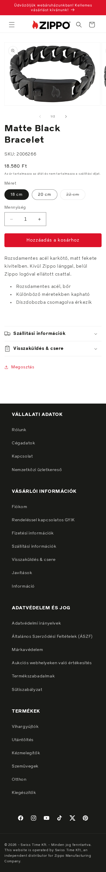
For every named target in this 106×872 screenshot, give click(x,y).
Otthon (19, 779)
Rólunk (19, 430)
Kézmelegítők (26, 753)
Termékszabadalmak (33, 676)
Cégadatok (23, 443)
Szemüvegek (25, 766)
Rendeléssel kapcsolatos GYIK (43, 520)
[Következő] (65, 116)
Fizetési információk (33, 533)
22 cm (75, 196)
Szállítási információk (34, 546)
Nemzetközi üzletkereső (37, 470)
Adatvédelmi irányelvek (36, 623)
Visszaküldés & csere (34, 560)
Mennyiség (15, 208)
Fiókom (19, 507)
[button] (11, 24)
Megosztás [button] (22, 367)
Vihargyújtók (25, 727)
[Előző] (40, 116)
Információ (23, 586)
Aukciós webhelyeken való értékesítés (52, 663)
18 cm (17, 195)
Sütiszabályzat (27, 690)
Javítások (22, 573)
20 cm (44, 195)
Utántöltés (23, 740)
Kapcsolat (22, 456)
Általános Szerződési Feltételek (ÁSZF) (52, 637)
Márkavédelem (27, 650)
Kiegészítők (24, 793)
